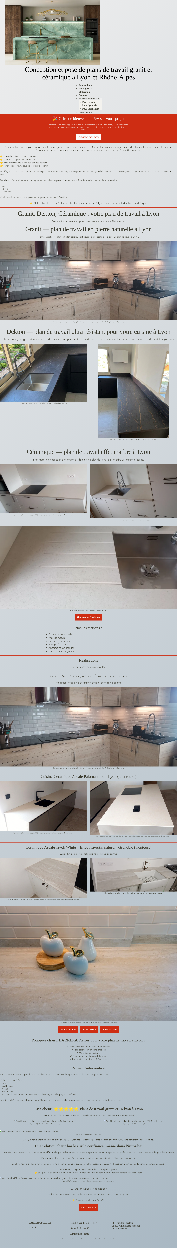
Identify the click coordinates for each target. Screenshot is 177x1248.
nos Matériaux (89, 1029)
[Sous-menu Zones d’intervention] (101, 99)
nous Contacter (109, 1029)
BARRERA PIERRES (40, 1222)
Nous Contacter (88, 1207)
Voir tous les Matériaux (88, 617)
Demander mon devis (88, 136)
